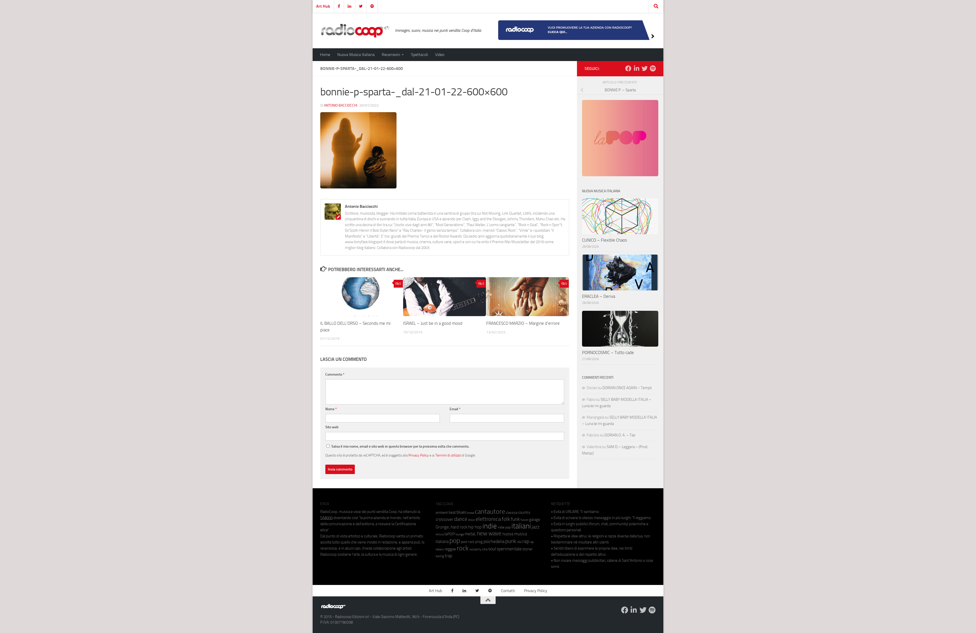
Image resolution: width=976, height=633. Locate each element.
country (524, 512)
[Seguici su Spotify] (653, 68)
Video (439, 54)
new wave (489, 533)
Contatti (508, 590)
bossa (470, 512)
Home (325, 54)
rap (525, 541)
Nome (331, 409)
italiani (521, 526)
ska (484, 549)
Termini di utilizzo (448, 455)
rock (462, 548)
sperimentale (509, 549)
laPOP (449, 534)
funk (515, 519)
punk (510, 541)
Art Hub (323, 6)
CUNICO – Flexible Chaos (604, 240)
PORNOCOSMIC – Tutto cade (608, 352)
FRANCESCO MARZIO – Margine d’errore (523, 323)
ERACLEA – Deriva (598, 296)
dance (460, 519)
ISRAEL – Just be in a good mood (432, 323)
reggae (450, 549)
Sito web (332, 427)
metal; (470, 534)
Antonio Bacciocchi (340, 105)
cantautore (490, 512)
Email (455, 409)
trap (448, 555)
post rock (468, 542)
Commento (334, 374)
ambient (442, 512)
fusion (524, 520)
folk (506, 519)
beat (452, 512)
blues (461, 512)
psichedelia (494, 541)
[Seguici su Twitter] (645, 68)
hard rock (459, 527)
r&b (519, 542)
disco (471, 520)
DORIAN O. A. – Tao (619, 435)
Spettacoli (419, 54)
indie (489, 526)
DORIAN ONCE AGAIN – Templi (627, 388)
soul (492, 549)
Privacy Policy (418, 455)
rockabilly (475, 549)
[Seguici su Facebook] (628, 68)
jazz (536, 527)
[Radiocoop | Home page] (355, 30)
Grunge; (443, 527)
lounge (459, 534)
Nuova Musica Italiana (356, 54)
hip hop (475, 526)
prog (479, 541)
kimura (440, 534)
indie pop (504, 527)
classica (511, 512)
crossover (444, 519)
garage (534, 519)
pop (454, 541)
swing (440, 556)
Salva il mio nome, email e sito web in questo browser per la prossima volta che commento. (400, 446)
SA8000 (326, 518)
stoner (527, 549)
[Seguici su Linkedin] (636, 68)
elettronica (488, 519)
